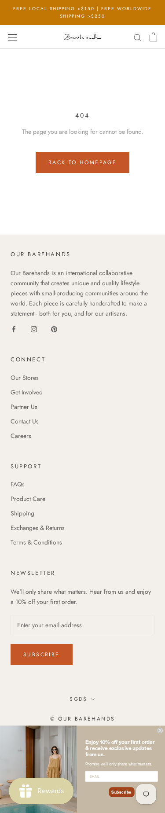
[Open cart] (153, 37)
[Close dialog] (160, 730)
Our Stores (25, 377)
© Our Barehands (82, 719)
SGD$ (79, 699)
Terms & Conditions (36, 542)
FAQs (18, 484)
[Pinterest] (54, 329)
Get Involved (27, 392)
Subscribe (41, 654)
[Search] (138, 36)
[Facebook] (14, 329)
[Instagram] (34, 329)
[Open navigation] (12, 36)
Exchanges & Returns (38, 527)
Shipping (22, 513)
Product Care (28, 498)
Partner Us (24, 406)
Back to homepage (82, 162)
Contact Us (25, 421)
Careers (21, 435)
